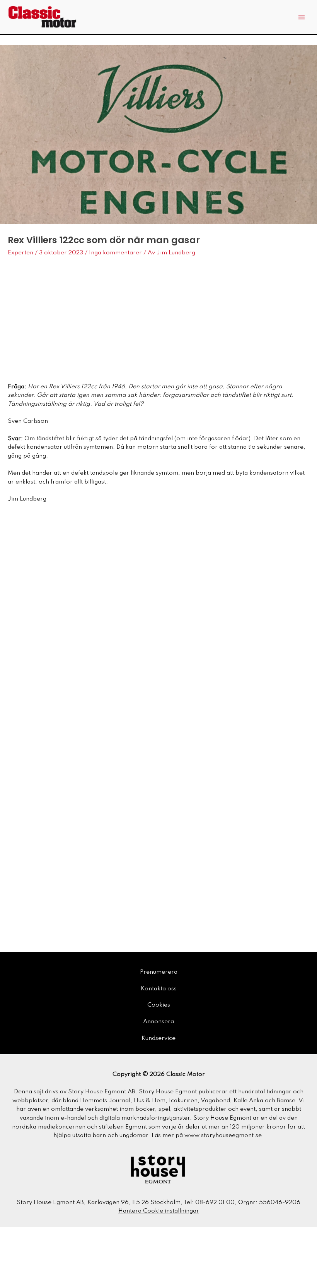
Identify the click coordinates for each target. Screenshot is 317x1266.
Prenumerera (158, 972)
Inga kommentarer (115, 253)
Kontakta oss (159, 989)
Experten (20, 253)
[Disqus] (158, 617)
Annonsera (158, 1022)
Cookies (158, 1005)
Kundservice (158, 1038)
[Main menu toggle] (302, 17)
